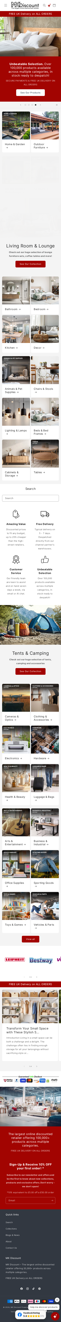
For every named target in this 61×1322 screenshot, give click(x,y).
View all (30, 939)
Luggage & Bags (44, 796)
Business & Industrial (40, 843)
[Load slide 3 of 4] (32, 105)
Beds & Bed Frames (41, 432)
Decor (37, 347)
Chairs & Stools (43, 388)
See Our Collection (30, 264)
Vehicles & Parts (44, 924)
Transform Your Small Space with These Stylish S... (27, 1030)
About (9, 1241)
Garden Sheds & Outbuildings (15, 190)
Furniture (39, 188)
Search (9, 1222)
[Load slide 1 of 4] (25, 105)
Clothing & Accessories (41, 718)
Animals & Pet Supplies (13, 390)
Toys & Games (14, 924)
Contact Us (11, 1248)
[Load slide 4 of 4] (35, 105)
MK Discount (16, 1307)
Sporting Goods (44, 882)
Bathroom (11, 309)
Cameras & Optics (12, 718)
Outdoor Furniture (39, 146)
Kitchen (10, 347)
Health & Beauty (15, 796)
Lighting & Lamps (16, 430)
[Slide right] (37, 977)
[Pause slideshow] (58, 105)
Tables (38, 472)
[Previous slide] (20, 105)
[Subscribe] (52, 1200)
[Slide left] (24, 977)
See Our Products (30, 92)
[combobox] (30, 498)
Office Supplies (14, 882)
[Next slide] (40, 105)
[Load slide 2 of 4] (28, 105)
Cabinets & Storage (11, 474)
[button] (6, 5)
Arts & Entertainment (14, 843)
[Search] (55, 498)
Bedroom (39, 309)
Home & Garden (15, 144)
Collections (11, 1228)
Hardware (40, 758)
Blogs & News (12, 1235)
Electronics (12, 758)
